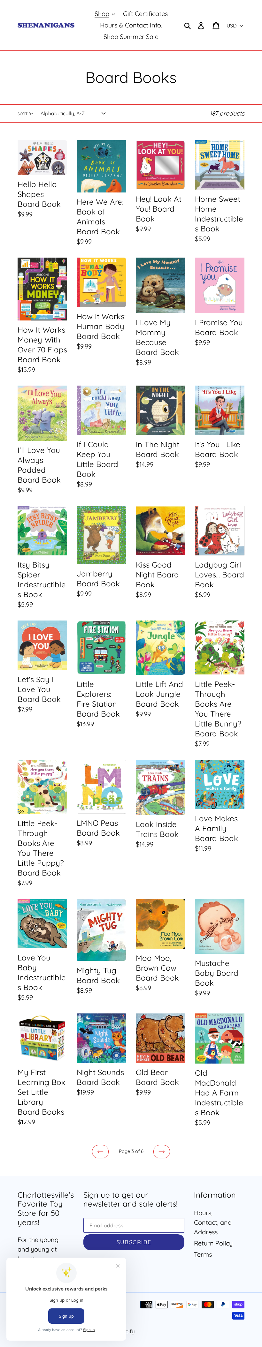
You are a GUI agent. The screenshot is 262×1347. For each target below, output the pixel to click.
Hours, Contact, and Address (213, 1222)
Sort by (25, 113)
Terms (203, 1254)
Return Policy (213, 1243)
